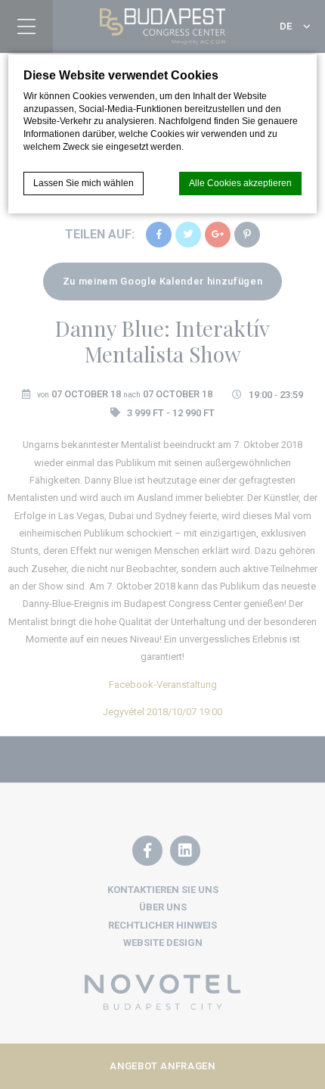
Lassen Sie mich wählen (83, 183)
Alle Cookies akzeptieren (240, 183)
